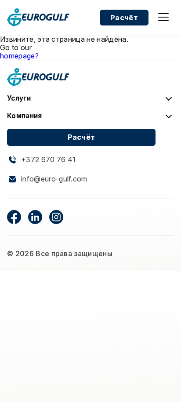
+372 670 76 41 (48, 160)
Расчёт (124, 17)
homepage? (19, 56)
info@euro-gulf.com (54, 179)
